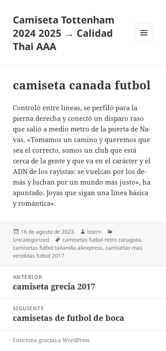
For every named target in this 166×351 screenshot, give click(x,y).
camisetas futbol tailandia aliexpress (58, 247)
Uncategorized (31, 239)
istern (94, 231)
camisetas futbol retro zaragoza (101, 239)
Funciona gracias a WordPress (51, 340)
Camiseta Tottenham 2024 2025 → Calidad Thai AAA (64, 33)
